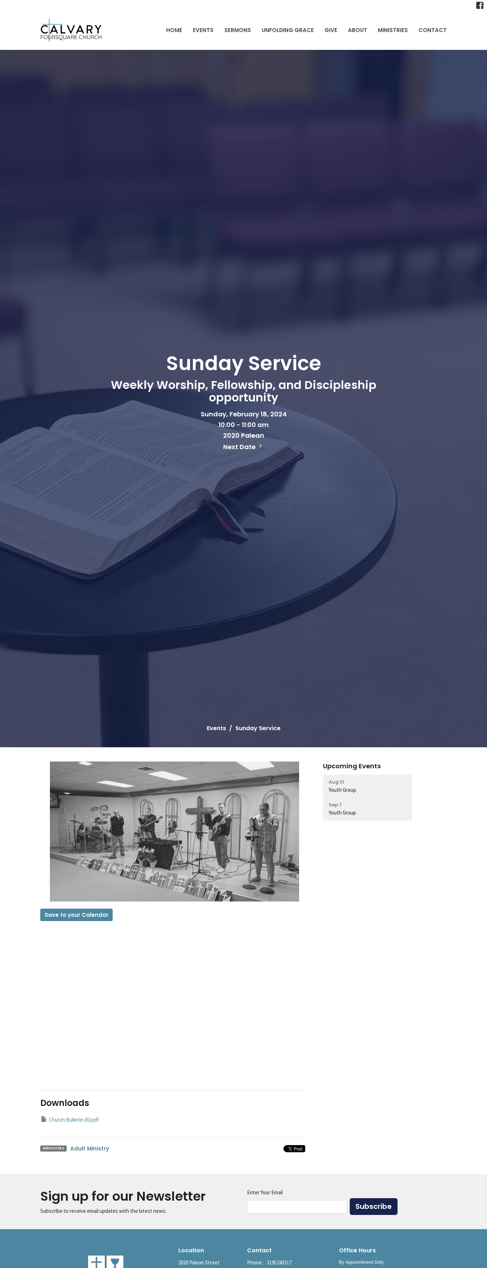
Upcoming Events (352, 766)
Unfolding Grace (288, 30)
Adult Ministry (89, 1148)
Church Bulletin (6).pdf (74, 1119)
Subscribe (373, 1206)
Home (174, 30)
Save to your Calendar (76, 915)
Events (203, 30)
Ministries (393, 30)
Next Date (240, 446)
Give (330, 30)
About (357, 30)
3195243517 (279, 1262)
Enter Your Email (265, 1192)
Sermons (237, 30)
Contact (433, 30)
